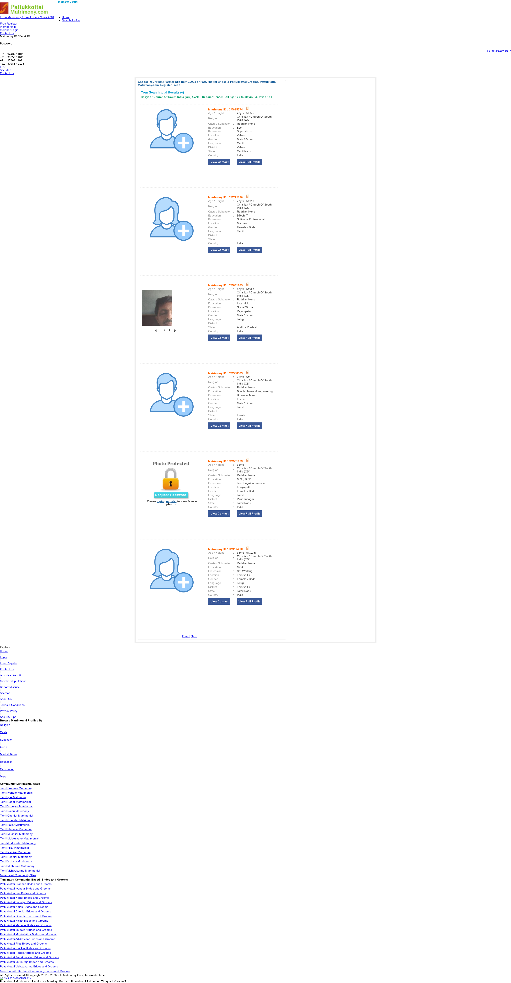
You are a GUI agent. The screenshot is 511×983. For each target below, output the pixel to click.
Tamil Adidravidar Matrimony (18, 843)
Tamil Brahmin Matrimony (16, 788)
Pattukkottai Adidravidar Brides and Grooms (27, 939)
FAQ (3, 66)
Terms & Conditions (12, 705)
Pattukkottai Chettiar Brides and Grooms (25, 911)
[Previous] (156, 332)
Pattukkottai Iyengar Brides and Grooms (25, 888)
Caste (3, 732)
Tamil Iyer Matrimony (13, 797)
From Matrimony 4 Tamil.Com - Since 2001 (27, 17)
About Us (6, 699)
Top (127, 981)
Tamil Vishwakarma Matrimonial (20, 870)
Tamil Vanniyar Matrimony (16, 806)
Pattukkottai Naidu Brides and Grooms (24, 906)
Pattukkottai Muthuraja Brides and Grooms (27, 961)
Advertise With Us (11, 675)
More (3, 776)
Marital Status (8, 754)
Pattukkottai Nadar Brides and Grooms (24, 897)
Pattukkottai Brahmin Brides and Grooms (25, 884)
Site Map (5, 70)
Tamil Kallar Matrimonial (15, 824)
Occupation (7, 769)
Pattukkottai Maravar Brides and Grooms (25, 925)
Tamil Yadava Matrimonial (16, 861)
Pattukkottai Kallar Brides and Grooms (24, 920)
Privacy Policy (8, 710)
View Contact (219, 161)
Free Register (8, 23)
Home (65, 17)
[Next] (174, 332)
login (160, 501)
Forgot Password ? (499, 50)
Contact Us (7, 33)
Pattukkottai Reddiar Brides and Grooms (25, 952)
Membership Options (13, 681)
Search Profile (71, 20)
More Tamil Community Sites (18, 875)
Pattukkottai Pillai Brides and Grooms (23, 943)
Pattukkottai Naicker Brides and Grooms (25, 948)
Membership (8, 26)
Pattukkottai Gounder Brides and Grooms (26, 916)
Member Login (68, 1)
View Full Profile (249, 161)
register (171, 501)
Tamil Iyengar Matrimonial (16, 792)
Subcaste (6, 739)
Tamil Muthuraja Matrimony (17, 866)
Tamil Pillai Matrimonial (14, 847)
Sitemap (5, 693)
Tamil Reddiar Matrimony (16, 856)
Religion (5, 724)
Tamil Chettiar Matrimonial (16, 815)
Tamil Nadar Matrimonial (15, 801)
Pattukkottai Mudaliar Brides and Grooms (26, 929)
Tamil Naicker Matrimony (15, 852)
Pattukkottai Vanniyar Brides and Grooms (26, 902)
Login (3, 657)
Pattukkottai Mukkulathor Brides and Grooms (28, 934)
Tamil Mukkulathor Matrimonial (19, 838)
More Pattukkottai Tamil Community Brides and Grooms (35, 971)
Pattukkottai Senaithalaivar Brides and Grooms (29, 957)
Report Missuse (10, 687)
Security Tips (8, 716)
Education (6, 761)
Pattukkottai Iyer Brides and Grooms (23, 893)
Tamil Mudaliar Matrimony (16, 833)
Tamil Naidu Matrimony (14, 811)
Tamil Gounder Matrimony (16, 820)
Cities (3, 747)
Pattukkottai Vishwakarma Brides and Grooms (29, 966)
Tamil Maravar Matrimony (16, 829)
